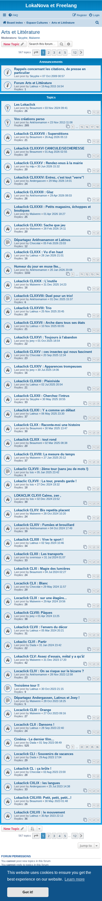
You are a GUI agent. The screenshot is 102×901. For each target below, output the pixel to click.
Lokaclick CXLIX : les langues (37, 783)
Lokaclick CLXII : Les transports (38, 554)
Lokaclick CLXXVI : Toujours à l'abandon (45, 337)
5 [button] (65, 52)
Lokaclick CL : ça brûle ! (32, 768)
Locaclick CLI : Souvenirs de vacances (43, 754)
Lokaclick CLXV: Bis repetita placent (42, 510)
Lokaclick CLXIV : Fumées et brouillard (44, 525)
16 (87, 127)
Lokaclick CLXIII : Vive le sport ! (38, 539)
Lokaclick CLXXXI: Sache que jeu (39, 225)
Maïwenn (34, 37)
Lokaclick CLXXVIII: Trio (32, 308)
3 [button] (54, 52)
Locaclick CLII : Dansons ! (34, 724)
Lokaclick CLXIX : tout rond (35, 439)
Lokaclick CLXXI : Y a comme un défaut (44, 410)
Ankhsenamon (38, 122)
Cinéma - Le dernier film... (34, 739)
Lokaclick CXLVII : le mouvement (39, 812)
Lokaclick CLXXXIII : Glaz (33, 192)
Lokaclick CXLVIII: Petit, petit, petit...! (42, 798)
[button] (36, 52)
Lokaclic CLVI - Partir (30, 642)
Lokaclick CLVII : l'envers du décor (40, 627)
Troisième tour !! (26, 685)
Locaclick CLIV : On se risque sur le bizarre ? (49, 671)
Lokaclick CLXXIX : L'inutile (35, 281)
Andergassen (38, 180)
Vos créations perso (29, 119)
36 (97, 747)
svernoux (35, 557)
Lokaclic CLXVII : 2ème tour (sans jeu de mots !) (51, 469)
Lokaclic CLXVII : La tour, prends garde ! (45, 481)
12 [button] (74, 52)
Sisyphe (22, 37)
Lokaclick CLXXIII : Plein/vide (37, 381)
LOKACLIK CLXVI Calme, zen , (37, 495)
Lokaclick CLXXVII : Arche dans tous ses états (49, 323)
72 (87, 274)
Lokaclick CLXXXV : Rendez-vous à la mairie (48, 163)
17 (92, 127)
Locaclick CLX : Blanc (31, 583)
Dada (33, 645)
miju (32, 166)
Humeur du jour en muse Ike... (37, 266)
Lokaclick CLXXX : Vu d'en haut (38, 252)
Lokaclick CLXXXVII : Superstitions (41, 134)
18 (97, 127)
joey (32, 340)
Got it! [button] (28, 892)
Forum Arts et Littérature (33, 83)
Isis (32, 472)
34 (87, 747)
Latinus (34, 86)
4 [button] (59, 52)
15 (81, 127)
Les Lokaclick (24, 104)
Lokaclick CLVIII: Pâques (33, 613)
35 (92, 747)
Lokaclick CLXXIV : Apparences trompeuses (48, 366)
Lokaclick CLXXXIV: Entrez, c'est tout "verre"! (49, 177)
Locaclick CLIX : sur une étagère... (40, 598)
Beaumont (36, 107)
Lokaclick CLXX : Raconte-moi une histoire (47, 425)
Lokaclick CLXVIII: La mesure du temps (44, 454)
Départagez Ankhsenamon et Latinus (42, 240)
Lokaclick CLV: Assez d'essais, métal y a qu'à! (49, 656)
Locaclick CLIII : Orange (32, 710)
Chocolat (35, 243)
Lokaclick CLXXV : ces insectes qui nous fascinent (53, 352)
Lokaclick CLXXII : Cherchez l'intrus (41, 396)
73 (92, 274)
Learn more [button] (75, 879)
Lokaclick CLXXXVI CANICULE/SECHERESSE (49, 148)
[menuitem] (13, 15)
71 (81, 274)
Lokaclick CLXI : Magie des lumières (42, 568)
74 (97, 274)
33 (81, 747)
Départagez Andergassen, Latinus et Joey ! (46, 698)
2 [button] (49, 52)
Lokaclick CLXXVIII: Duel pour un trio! (43, 296)
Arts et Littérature (20, 32)
